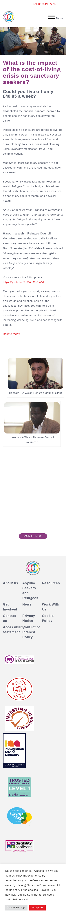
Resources (51, 583)
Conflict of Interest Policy (31, 632)
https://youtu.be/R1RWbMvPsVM (23, 282)
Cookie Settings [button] (16, 907)
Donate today (11, 334)
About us (10, 583)
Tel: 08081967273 (44, 4)
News (26, 604)
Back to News (33, 536)
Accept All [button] (37, 907)
